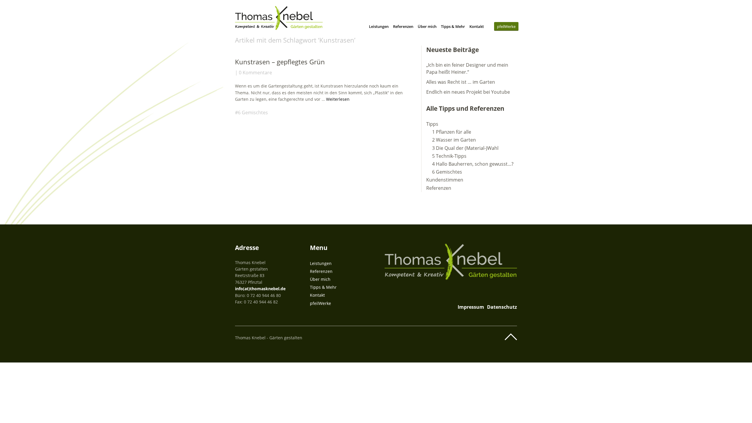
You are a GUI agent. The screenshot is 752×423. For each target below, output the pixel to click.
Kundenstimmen (444, 180)
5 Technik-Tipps (449, 156)
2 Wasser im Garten (454, 140)
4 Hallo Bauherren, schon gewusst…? (472, 164)
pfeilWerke (506, 26)
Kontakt (476, 26)
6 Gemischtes (253, 112)
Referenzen (403, 26)
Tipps (432, 124)
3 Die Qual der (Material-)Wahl (465, 148)
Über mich (427, 26)
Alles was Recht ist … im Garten (460, 82)
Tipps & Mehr (453, 26)
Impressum (471, 307)
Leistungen (379, 26)
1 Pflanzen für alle (451, 132)
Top (511, 336)
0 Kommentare (255, 72)
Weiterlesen (338, 99)
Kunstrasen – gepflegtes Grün (280, 61)
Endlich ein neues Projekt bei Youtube (468, 92)
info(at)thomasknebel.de (260, 288)
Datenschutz (502, 307)
